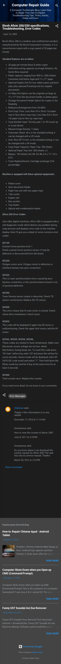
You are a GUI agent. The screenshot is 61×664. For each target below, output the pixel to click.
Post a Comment (13, 467)
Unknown (18, 408)
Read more (52, 560)
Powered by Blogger (32, 646)
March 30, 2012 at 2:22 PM (27, 460)
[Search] (57, 6)
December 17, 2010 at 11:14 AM (29, 419)
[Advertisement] (30, 492)
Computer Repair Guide (30, 5)
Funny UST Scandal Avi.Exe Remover (24, 608)
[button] (57, 26)
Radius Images (37, 652)
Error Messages (17, 396)
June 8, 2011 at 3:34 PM (25, 437)
